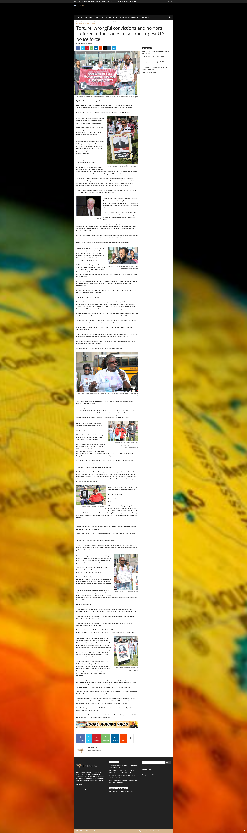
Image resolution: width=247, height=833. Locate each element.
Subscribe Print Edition (98, 1)
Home (80, 17)
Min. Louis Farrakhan (128, 17)
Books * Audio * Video (148, 772)
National (88, 17)
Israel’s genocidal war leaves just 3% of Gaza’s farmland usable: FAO (154, 63)
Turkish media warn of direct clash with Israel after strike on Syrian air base (155, 68)
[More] (131, 738)
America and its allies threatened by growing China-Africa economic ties (155, 52)
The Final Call (81, 43)
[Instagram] (168, 1)
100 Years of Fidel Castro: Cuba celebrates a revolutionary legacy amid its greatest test (153, 57)
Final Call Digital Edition (82, 1)
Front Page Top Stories (88, 23)
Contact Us (79, 784)
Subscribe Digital (146, 769)
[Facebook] (165, 1)
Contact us (132, 1)
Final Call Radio (123, 1)
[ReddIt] (100, 48)
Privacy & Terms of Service (149, 775)
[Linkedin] (96, 48)
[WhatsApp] (91, 48)
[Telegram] (114, 48)
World (98, 17)
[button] (170, 17)
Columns (144, 17)
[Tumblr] (109, 48)
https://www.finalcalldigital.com (95, 750)
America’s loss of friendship (149, 72)
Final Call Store (111, 1)
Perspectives (110, 17)
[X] (171, 1)
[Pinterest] (87, 48)
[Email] (105, 48)
